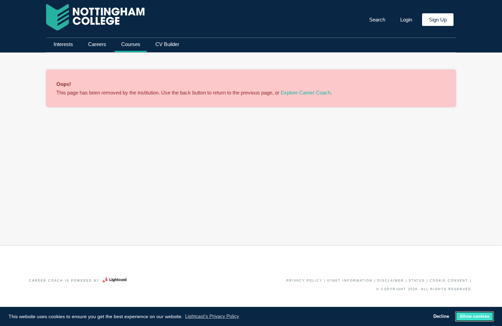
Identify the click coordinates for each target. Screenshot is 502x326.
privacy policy (304, 280)
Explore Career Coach (306, 92)
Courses (130, 44)
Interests (63, 44)
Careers (97, 44)
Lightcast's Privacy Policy (212, 316)
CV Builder (167, 44)
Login (406, 20)
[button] (376, 20)
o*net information (350, 280)
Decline (441, 316)
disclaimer (390, 280)
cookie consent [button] (449, 280)
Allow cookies (474, 316)
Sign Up (438, 20)
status (417, 280)
